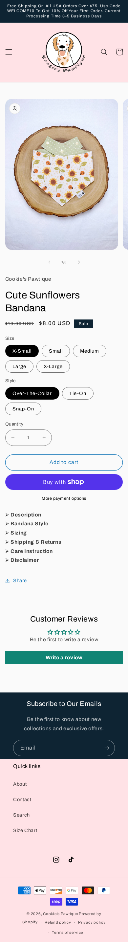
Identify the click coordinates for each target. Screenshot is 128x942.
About (20, 784)
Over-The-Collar (32, 393)
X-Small (22, 351)
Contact (22, 799)
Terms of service (67, 932)
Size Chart (25, 830)
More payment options (64, 498)
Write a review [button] (64, 657)
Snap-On (23, 408)
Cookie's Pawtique (60, 914)
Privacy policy (91, 922)
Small (56, 351)
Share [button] (20, 580)
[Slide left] (49, 262)
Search (21, 815)
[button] (8, 51)
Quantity (14, 424)
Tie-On (77, 393)
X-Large (53, 366)
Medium (89, 351)
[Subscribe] (107, 748)
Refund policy (58, 922)
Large (19, 366)
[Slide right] (79, 262)
